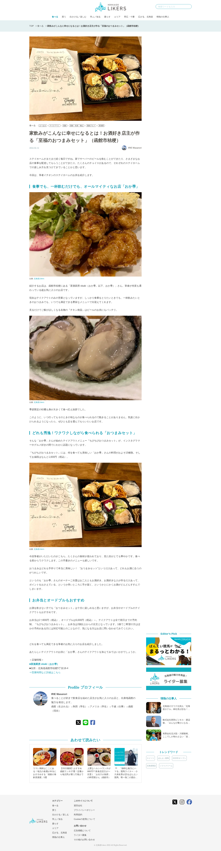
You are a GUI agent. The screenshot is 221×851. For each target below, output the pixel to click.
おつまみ (42, 126)
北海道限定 (151, 766)
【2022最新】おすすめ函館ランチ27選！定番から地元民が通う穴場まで (72, 771)
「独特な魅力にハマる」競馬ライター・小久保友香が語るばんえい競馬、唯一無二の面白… (126, 773)
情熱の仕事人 (163, 17)
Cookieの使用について (84, 819)
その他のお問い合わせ (84, 839)
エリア (117, 17)
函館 (64, 126)
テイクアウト (55, 126)
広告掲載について (82, 830)
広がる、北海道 (145, 17)
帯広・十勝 (129, 17)
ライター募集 (80, 835)
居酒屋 (101, 126)
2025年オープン (179, 758)
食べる (55, 17)
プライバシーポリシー (84, 810)
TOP (31, 26)
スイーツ (150, 758)
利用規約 (78, 814)
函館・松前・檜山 (76, 126)
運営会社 (78, 805)
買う (64, 17)
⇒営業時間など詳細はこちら (45, 672)
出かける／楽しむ (78, 17)
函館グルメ (91, 126)
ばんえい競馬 (163, 758)
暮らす (107, 17)
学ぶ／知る (95, 17)
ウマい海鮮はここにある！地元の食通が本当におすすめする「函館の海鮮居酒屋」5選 (44, 773)
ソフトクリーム (166, 766)
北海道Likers (39, 279)
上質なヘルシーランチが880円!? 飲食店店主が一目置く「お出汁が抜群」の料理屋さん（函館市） (98, 773)
